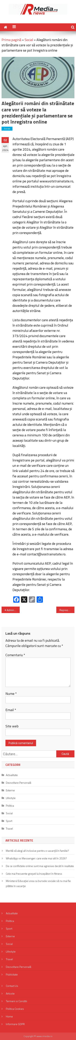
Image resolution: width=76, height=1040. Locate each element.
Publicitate (12, 974)
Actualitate (12, 775)
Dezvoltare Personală (18, 783)
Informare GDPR (15, 1024)
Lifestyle (11, 798)
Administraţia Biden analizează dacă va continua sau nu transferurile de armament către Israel (13, 610)
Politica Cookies (15, 1009)
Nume (11, 693)
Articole (10, 993)
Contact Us (12, 986)
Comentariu (15, 655)
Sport (9, 821)
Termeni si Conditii (16, 1001)
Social (29, 39)
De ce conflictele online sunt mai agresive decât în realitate (40, 866)
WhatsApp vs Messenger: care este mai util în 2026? (36, 858)
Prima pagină (11, 39)
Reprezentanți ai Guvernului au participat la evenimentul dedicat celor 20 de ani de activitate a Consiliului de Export (67, 610)
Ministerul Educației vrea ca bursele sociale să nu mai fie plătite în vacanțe (38, 883)
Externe (10, 790)
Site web (12, 726)
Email (10, 709)
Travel (9, 828)
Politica (10, 805)
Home (9, 1016)
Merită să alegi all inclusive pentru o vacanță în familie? (37, 851)
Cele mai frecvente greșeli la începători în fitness (34, 874)
